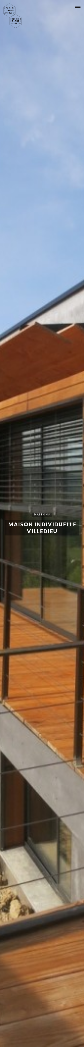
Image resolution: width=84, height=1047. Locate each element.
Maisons (42, 514)
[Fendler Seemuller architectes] (13, 16)
